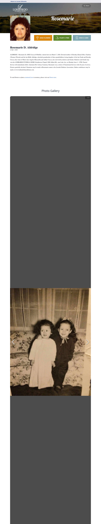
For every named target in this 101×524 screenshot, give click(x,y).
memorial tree (29, 77)
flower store (53, 77)
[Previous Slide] (13, 342)
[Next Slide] (88, 342)
